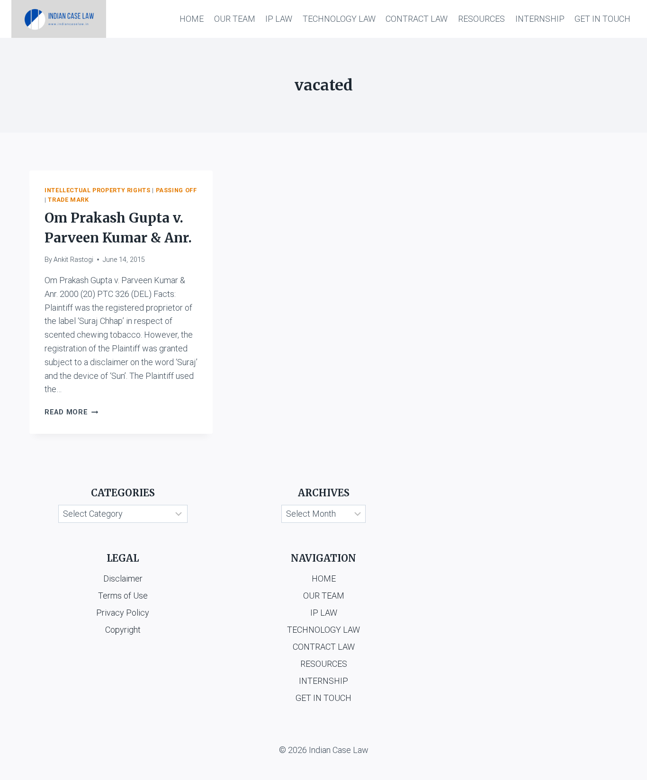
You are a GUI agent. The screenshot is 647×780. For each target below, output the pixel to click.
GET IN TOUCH (602, 19)
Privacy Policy (122, 613)
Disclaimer (123, 578)
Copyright (123, 630)
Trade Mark (68, 199)
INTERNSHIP (540, 19)
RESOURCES (481, 19)
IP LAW (278, 19)
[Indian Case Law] (58, 19)
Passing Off (176, 190)
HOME (192, 19)
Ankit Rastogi (73, 260)
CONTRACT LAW (417, 19)
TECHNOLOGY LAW (339, 19)
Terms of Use (123, 596)
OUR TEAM (234, 19)
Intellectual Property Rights (98, 190)
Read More (71, 412)
